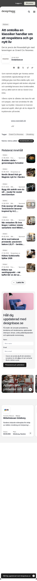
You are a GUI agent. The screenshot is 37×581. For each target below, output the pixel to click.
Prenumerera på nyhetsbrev (14, 365)
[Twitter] (23, 67)
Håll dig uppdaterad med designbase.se (17, 576)
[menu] (34, 12)
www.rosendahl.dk (18, 121)
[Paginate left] (3, 383)
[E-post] (27, 67)
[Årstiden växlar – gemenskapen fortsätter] (18, 159)
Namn (5, 339)
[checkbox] (4, 358)
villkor (19, 358)
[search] (29, 12)
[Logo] (8, 11)
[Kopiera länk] (32, 67)
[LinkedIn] (18, 67)
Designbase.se (17, 60)
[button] (30, 389)
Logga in (18, 3)
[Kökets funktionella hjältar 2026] (18, 254)
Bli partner (29, 3)
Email (5, 347)
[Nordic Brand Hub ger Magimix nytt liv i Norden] (18, 173)
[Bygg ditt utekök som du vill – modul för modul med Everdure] (18, 189)
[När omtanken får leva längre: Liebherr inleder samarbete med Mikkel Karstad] (18, 222)
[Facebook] (14, 67)
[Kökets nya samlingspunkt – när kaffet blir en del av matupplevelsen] (18, 269)
